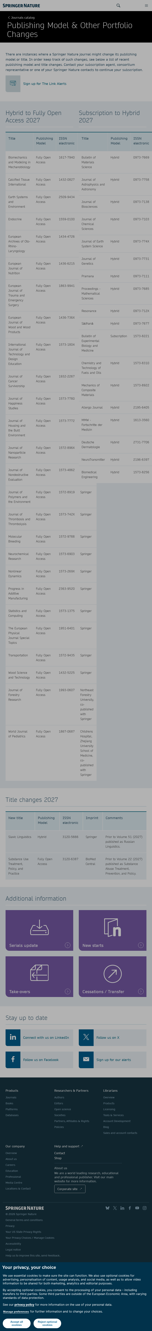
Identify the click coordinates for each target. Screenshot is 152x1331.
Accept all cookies (16, 1323)
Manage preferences (16, 1311)
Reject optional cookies (47, 1323)
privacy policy (24, 1304)
